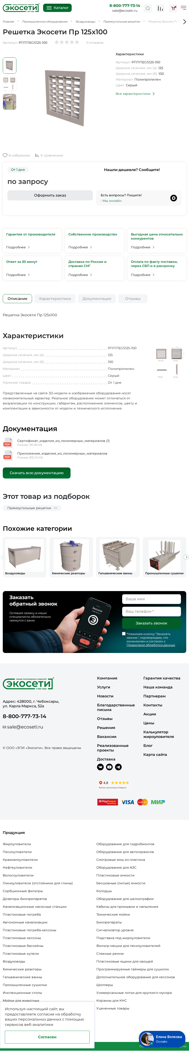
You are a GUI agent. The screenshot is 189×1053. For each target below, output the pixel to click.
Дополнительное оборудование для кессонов (135, 977)
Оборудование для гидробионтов (125, 844)
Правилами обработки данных (151, 645)
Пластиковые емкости (115, 875)
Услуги (103, 687)
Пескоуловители (17, 852)
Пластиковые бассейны (23, 946)
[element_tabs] (17, 298)
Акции (149, 714)
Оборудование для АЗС (116, 867)
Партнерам (154, 696)
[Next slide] (186, 557)
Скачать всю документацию (37, 473)
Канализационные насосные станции (35, 907)
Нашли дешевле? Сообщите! (132, 170)
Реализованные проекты (113, 747)
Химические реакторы (22, 969)
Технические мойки (113, 914)
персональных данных (39, 1019)
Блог (148, 745)
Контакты (152, 705)
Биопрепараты (109, 922)
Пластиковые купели (21, 953)
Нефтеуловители (17, 867)
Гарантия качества (161, 678)
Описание (17, 298)
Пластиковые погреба (22, 914)
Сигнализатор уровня (114, 930)
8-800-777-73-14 (124, 5)
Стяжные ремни (110, 953)
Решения (106, 727)
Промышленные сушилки (25, 985)
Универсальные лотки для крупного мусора (134, 993)
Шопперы (104, 985)
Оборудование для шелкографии (125, 899)
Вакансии (106, 736)
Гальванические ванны (22, 977)
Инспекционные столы (22, 993)
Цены (148, 723)
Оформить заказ (50, 195)
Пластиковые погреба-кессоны (29, 930)
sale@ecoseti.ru (124, 11)
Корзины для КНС (111, 1000)
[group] (24, 557)
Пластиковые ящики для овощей (124, 961)
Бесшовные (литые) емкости (120, 883)
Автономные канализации (25, 922)
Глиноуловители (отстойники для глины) (38, 883)
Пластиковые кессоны (22, 938)
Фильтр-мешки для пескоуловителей (128, 946)
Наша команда (158, 687)
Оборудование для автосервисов (125, 852)
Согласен (47, 1037)
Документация (97, 298)
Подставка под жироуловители (123, 938)
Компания (107, 678)
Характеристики (55, 298)
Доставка (106, 759)
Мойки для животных (21, 1000)
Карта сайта (155, 754)
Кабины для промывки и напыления (127, 907)
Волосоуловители (18, 875)
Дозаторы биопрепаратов (25, 899)
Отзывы (133, 298)
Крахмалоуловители (20, 860)
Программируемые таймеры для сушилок (132, 969)
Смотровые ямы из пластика (120, 860)
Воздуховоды (14, 961)
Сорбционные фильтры (23, 891)
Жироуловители (17, 844)
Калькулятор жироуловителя (158, 734)
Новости (105, 696)
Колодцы (104, 891)
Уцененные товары (112, 1008)
